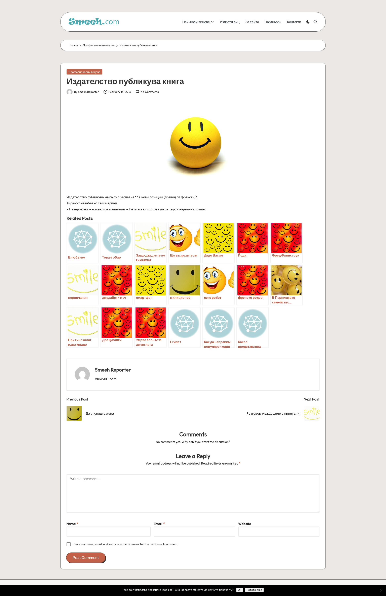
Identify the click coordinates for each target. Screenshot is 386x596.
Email (159, 524)
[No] (381, 590)
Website (244, 524)
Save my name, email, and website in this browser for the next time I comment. (126, 544)
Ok (239, 589)
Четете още (254, 589)
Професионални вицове (84, 72)
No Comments (150, 92)
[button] (105, 379)
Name (72, 524)
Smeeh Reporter (113, 370)
